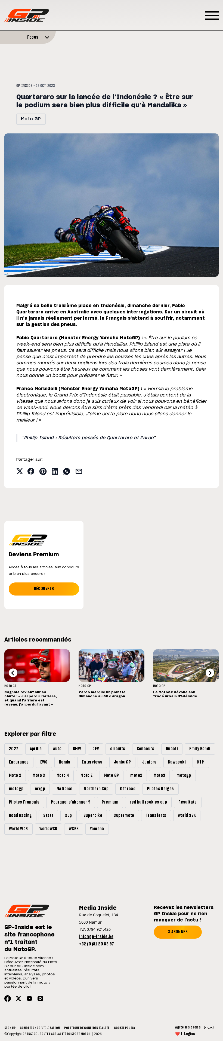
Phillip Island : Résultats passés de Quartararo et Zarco (88, 438)
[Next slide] (210, 672)
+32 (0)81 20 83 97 (96, 944)
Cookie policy (124, 1028)
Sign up (10, 1028)
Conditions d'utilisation (40, 1028)
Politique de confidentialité (86, 1028)
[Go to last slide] (13, 672)
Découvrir (44, 589)
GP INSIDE (24, 86)
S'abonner (178, 932)
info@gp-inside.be (96, 937)
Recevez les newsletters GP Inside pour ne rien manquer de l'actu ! (183, 913)
